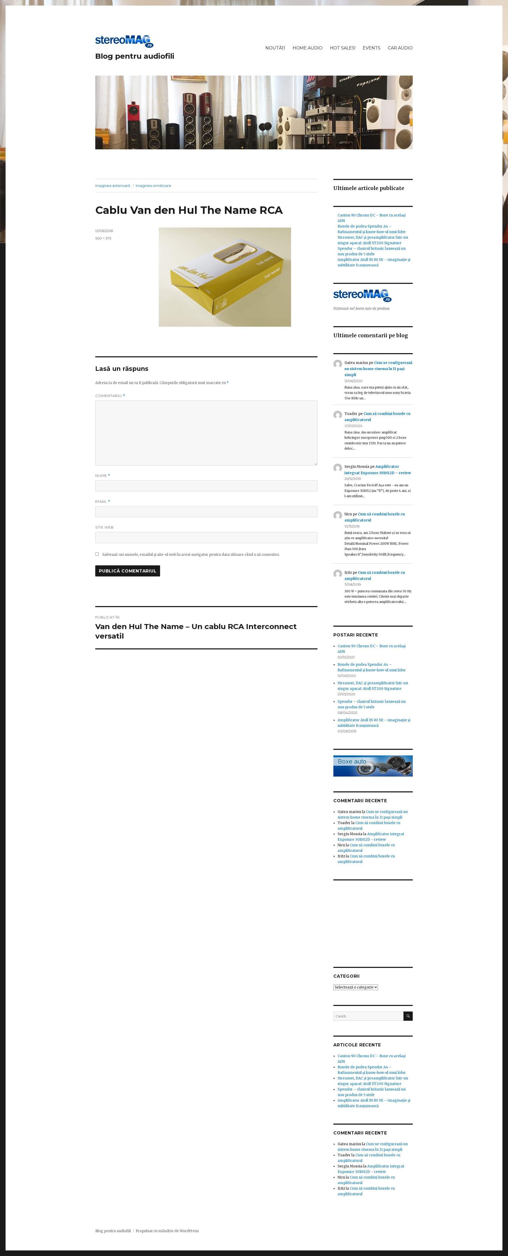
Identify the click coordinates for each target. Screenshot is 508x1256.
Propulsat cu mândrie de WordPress (167, 1231)
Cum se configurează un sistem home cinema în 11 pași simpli (378, 369)
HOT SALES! (342, 47)
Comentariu (110, 396)
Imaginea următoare (153, 185)
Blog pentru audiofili (134, 56)
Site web (104, 527)
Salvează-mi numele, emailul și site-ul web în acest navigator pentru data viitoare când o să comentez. (191, 554)
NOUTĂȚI (275, 47)
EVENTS (371, 47)
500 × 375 (103, 238)
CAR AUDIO (400, 47)
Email (102, 501)
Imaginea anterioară (112, 185)
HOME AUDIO (308, 47)
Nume (102, 475)
